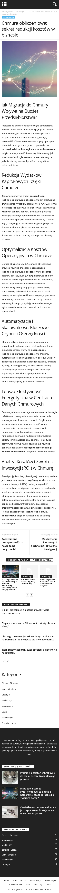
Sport (4, 712)
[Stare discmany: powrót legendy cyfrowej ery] (29, 571)
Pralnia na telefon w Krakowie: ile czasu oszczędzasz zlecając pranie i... (37, 776)
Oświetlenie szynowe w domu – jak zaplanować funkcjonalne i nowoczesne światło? (38, 810)
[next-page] (31, 595)
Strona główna (7, 11)
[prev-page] (27, 595)
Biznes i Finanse (10, 683)
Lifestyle (6, 695)
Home (6, 880)
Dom (28, 884)
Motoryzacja (7, 706)
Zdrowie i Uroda (9, 723)
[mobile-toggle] (4, 4)
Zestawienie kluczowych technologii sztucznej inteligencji (44, 544)
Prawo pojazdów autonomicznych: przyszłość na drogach (47, 582)
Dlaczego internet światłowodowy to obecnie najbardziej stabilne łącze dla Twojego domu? (10, 584)
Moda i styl (7, 700)
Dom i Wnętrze (9, 689)
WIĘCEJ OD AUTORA (42, 560)
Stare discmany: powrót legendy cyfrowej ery (28, 581)
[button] (54, 4)
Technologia (20, 11)
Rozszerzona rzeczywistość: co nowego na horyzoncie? (12, 544)
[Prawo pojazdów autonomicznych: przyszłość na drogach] (48, 571)
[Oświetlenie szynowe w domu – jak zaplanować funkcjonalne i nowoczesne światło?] (10, 812)
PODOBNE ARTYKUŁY (18, 560)
